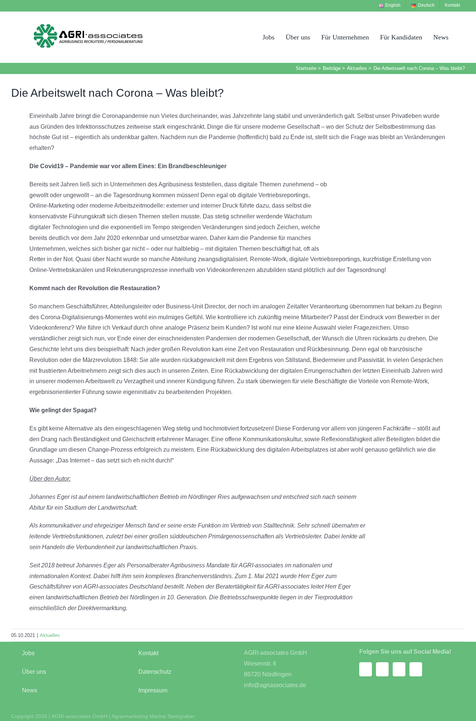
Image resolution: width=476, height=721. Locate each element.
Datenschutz (154, 672)
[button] (462, 37)
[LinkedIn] (415, 669)
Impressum (152, 690)
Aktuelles (50, 635)
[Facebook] (365, 669)
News (29, 690)
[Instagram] (382, 669)
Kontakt (148, 653)
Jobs (28, 653)
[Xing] (399, 669)
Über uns (34, 672)
